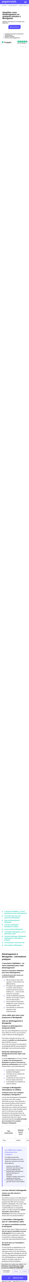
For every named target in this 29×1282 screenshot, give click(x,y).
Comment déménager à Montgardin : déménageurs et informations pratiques (15, 938)
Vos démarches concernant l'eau (14, 942)
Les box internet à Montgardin (13, 929)
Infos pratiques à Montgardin (13, 945)
